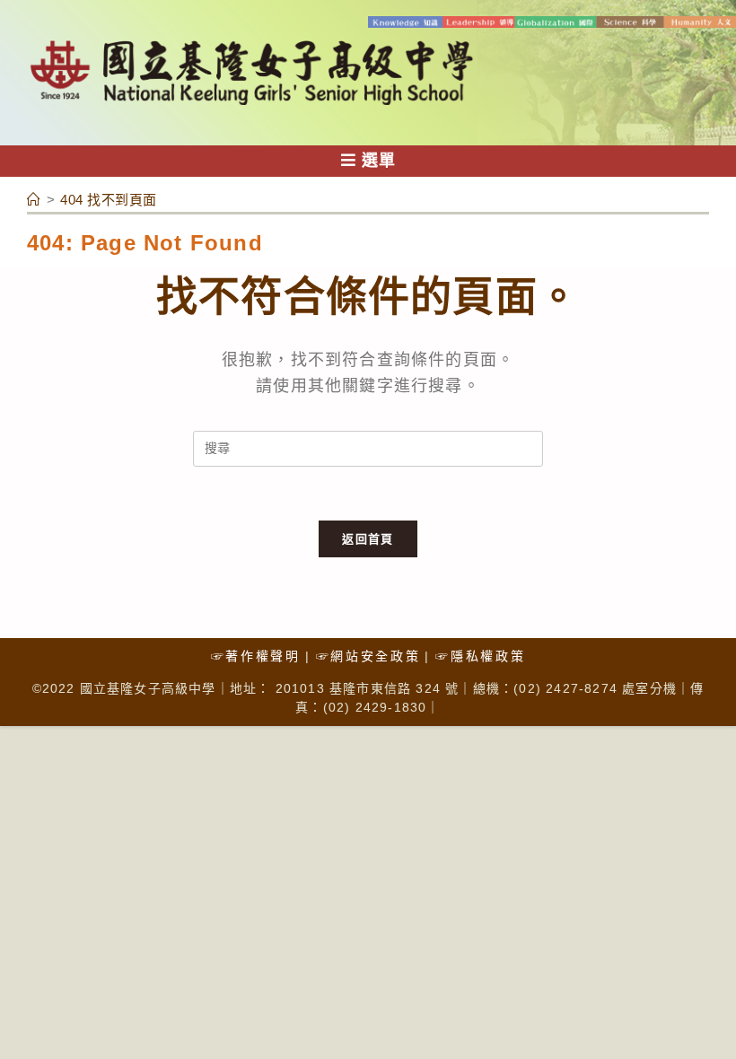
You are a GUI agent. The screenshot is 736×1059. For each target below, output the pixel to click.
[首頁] (34, 199)
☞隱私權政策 (480, 656)
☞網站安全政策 (368, 656)
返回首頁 (367, 539)
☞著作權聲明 (256, 656)
